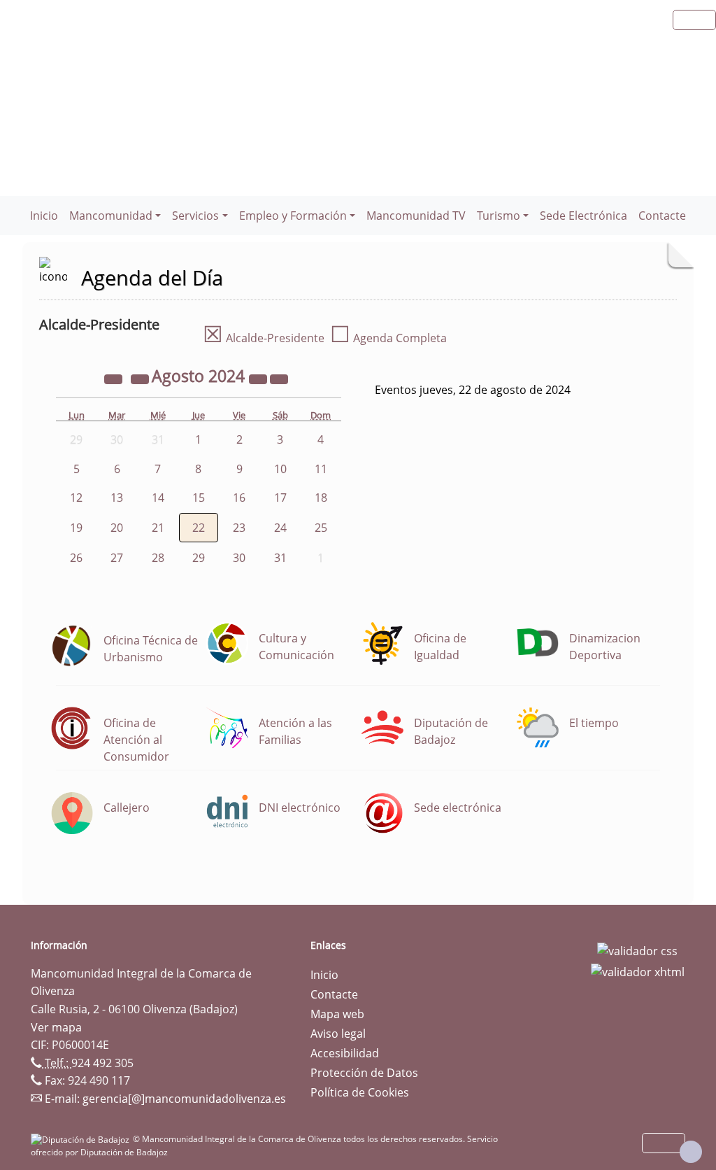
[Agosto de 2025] (259, 378)
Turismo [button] (498, 215)
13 (116, 497)
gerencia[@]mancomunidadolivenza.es (184, 1098)
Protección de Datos (364, 1072)
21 (158, 527)
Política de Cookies (359, 1092)
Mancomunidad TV (416, 215)
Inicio (44, 215)
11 (321, 469)
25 (321, 527)
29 (198, 557)
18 (321, 497)
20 (116, 527)
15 (198, 497)
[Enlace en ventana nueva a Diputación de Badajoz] (82, 1139)
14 (158, 497)
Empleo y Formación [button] (293, 215)
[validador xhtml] (638, 970)
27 (116, 557)
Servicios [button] (195, 215)
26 (76, 557)
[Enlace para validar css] (637, 949)
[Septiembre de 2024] (279, 378)
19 (76, 527)
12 (76, 497)
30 (239, 557)
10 (280, 469)
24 (280, 527)
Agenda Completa (388, 338)
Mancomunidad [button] (110, 215)
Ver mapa (56, 1027)
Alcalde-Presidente (263, 338)
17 (280, 497)
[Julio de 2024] (141, 378)
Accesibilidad (344, 1053)
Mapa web (337, 1014)
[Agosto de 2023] (114, 378)
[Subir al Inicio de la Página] (691, 1152)
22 (198, 527)
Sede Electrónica (583, 215)
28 (158, 557)
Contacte (662, 215)
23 (239, 527)
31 (280, 557)
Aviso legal (338, 1033)
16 (239, 497)
